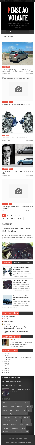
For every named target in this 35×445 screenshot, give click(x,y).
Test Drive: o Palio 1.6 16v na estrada (14, 138)
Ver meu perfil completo (17, 346)
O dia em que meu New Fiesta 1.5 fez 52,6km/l (16, 230)
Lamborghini (6, 417)
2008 (5, 372)
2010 (5, 368)
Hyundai (12, 413)
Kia (26, 413)
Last (20, 218)
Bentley (5, 406)
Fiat (4, 66)
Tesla (11, 101)
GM (29, 410)
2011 (5, 366)
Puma (21, 424)
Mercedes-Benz (7, 421)
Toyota (14, 431)
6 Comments (30, 210)
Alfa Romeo (6, 403)
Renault (5, 428)
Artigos (5, 101)
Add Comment (30, 73)
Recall (28, 424)
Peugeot (5, 424)
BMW (12, 406)
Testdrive (5, 431)
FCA (4, 135)
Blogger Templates (26, 442)
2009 (5, 370)
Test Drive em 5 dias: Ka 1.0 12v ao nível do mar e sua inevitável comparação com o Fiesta (17, 70)
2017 (5, 353)
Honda (5, 413)
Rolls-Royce (14, 428)
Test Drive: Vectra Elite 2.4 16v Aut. (12, 385)
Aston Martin (24, 403)
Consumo (28, 406)
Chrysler (19, 406)
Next (13, 218)
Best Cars (7, 319)
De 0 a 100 (7, 324)
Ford (8, 66)
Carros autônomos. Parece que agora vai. (16, 104)
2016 (5, 361)
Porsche (13, 424)
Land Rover (17, 417)
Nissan (18, 421)
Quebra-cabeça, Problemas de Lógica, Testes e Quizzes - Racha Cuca (16, 327)
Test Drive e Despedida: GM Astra (12, 381)
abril (6, 355)
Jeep (20, 413)
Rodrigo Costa (16, 340)
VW (27, 431)
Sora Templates (16, 442)
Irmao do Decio (8, 321)
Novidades (26, 421)
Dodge (5, 410)
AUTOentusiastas (9, 316)
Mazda (26, 417)
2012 (5, 364)
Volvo (20, 431)
